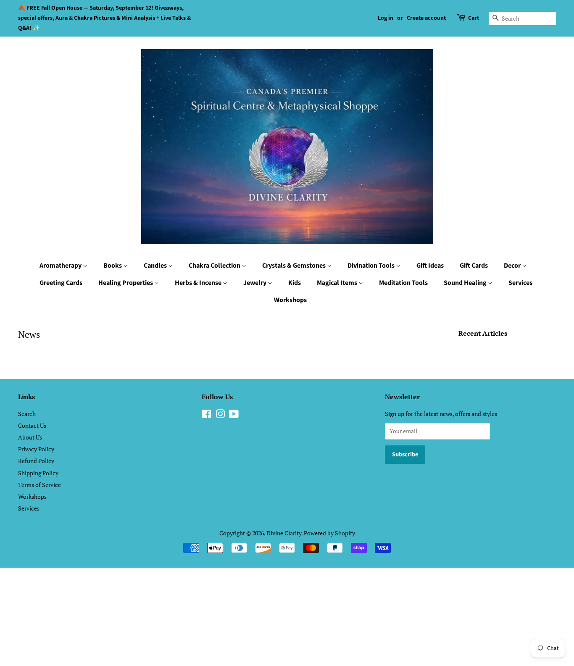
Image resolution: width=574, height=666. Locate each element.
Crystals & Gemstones (294, 265)
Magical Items (337, 282)
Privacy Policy (36, 449)
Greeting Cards (60, 282)
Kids (294, 282)
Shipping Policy (38, 473)
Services (520, 282)
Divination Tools (372, 265)
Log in (385, 18)
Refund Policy (36, 461)
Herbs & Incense (199, 282)
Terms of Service (39, 485)
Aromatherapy (61, 265)
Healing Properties (126, 282)
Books (113, 265)
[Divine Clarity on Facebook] (206, 415)
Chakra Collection (215, 265)
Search (27, 414)
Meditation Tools (403, 282)
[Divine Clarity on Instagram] (220, 415)
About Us (30, 437)
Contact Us (32, 425)
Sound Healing (466, 282)
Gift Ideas (430, 265)
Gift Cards (474, 265)
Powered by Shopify (329, 533)
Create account (426, 18)
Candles (156, 265)
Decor (513, 265)
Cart (473, 18)
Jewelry (255, 282)
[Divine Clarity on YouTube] (234, 415)
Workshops (290, 300)
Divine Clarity (283, 533)
